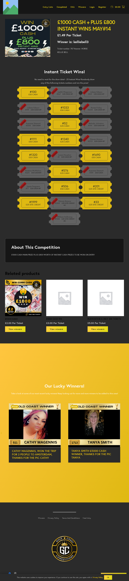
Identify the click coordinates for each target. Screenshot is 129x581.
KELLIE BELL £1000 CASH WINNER (93, 451)
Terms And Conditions (71, 518)
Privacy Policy (53, 518)
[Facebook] (9, 573)
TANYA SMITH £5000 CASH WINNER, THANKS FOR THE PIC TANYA (32, 454)
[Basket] (123, 7)
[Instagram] (15, 573)
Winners (41, 518)
